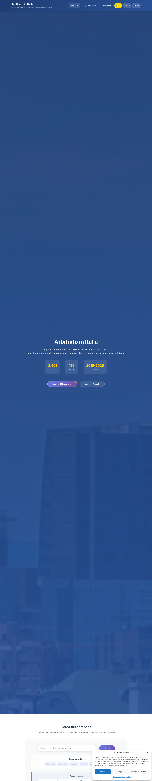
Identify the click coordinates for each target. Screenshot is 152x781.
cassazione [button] (62, 764)
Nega (120, 772)
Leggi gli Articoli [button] (92, 384)
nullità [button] (92, 764)
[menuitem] (74, 5)
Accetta (102, 772)
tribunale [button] (83, 764)
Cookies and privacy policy (122, 777)
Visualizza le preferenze (138, 772)
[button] (147, 753)
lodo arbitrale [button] (50, 764)
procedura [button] (73, 764)
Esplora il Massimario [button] (62, 384)
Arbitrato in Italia (22, 4)
